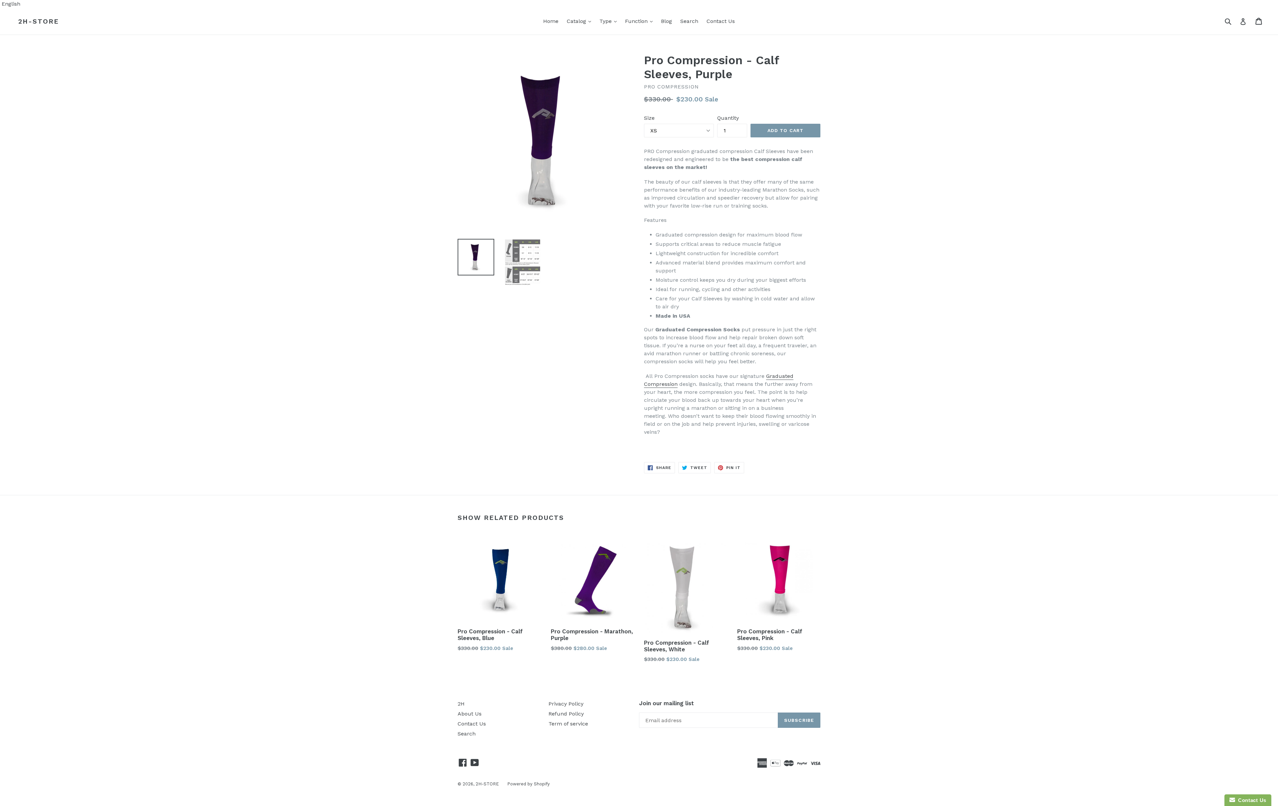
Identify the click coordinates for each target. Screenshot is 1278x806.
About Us (470, 714)
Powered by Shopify (528, 783)
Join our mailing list (666, 703)
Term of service (568, 724)
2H (461, 704)
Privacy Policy (565, 704)
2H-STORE (38, 21)
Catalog (580, 21)
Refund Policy (566, 714)
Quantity (728, 118)
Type (609, 21)
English (11, 4)
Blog (666, 21)
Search (689, 21)
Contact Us (721, 21)
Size (649, 118)
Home (550, 21)
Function (640, 21)
